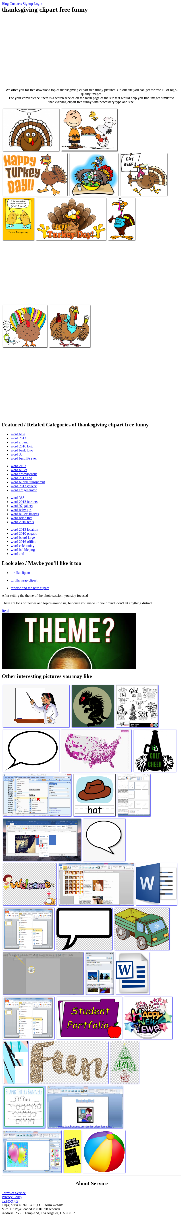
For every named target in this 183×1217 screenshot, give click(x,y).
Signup (28, 4)
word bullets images (25, 514)
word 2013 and (21, 478)
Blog (5, 4)
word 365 (17, 498)
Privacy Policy (12, 1197)
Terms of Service (14, 1193)
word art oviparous (24, 474)
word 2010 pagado (24, 533)
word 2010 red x (22, 522)
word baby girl (21, 510)
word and (17, 554)
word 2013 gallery (24, 486)
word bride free (21, 518)
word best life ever (24, 458)
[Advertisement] (91, 50)
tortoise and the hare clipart (30, 588)
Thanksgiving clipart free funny (24, 145)
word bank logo (22, 450)
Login (38, 4)
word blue (18, 434)
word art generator (24, 490)
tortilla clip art (20, 573)
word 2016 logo (22, 446)
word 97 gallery (22, 506)
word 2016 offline (23, 541)
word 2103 (18, 466)
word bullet (19, 470)
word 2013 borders (24, 502)
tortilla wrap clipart (24, 580)
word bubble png (23, 550)
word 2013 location (24, 529)
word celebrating (22, 546)
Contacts (16, 4)
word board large (23, 537)
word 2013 (18, 438)
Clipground (22, 1203)
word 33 (17, 454)
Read (5, 611)
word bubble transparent (28, 482)
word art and (20, 442)
